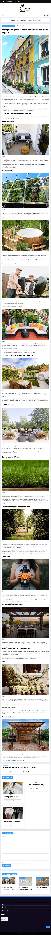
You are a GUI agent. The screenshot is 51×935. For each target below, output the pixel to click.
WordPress (24, 932)
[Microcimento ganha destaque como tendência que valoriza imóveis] (13, 787)
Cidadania (4, 904)
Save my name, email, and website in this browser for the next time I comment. (17, 863)
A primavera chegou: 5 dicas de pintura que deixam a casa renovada (8, 886)
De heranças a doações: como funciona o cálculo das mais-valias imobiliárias (37, 785)
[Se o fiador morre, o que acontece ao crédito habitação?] (13, 812)
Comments (4, 836)
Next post (4, 769)
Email (3, 856)
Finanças (4, 907)
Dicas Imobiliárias (20, 760)
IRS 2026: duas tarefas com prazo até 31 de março (25, 888)
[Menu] (2, 15)
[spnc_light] (47, 15)
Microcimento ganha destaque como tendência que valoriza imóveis (11, 797)
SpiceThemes (36, 932)
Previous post (5, 765)
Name (3, 849)
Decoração (4, 25)
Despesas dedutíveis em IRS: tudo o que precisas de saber (41, 888)
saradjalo (20, 25)
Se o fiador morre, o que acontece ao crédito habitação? (12, 822)
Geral (3, 909)
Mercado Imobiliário (11, 25)
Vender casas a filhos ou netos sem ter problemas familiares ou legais (19, 772)
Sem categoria (5, 878)
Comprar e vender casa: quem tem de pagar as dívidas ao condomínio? (19, 767)
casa (24, 344)
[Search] (44, 15)
